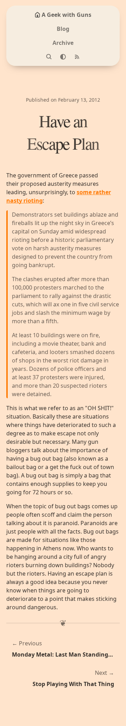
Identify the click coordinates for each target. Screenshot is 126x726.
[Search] (49, 56)
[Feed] (77, 56)
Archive (63, 43)
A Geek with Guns (66, 15)
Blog (63, 29)
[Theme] (63, 56)
